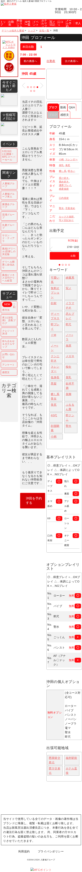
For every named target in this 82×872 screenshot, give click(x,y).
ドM (53, 335)
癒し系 (62, 171)
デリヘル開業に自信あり (8, 264)
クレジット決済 (8, 332)
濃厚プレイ (65, 185)
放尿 (68, 345)
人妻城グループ (8, 185)
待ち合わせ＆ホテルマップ (8, 344)
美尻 (67, 165)
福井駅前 (71, 757)
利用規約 (24, 851)
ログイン (9, 67)
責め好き (64, 181)
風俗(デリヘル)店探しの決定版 (9, 251)
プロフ (53, 107)
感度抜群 (64, 188)
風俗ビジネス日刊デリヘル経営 (8, 278)
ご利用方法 (9, 307)
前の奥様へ (30, 61)
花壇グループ (8, 216)
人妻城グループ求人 (8, 195)
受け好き (64, 178)
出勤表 (51, 61)
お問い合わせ (8, 356)
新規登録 (9, 56)
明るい (71, 171)
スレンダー (71, 159)
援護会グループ (8, 205)
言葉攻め (70, 208)
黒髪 (54, 383)
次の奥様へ (71, 61)
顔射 (54, 303)
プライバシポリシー (51, 851)
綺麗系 (70, 277)
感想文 (64, 114)
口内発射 (64, 198)
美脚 (68, 394)
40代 (54, 415)
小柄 (61, 159)
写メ (68, 288)
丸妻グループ (8, 226)
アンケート (8, 364)
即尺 (68, 324)
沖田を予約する (34, 500)
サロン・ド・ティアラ (8, 238)
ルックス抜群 (66, 216)
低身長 (55, 377)
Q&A (72, 107)
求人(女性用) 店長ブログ (9, 320)
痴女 (68, 366)
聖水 (61, 208)
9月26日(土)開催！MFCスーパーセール (8, 155)
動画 (63, 107)
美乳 (61, 165)
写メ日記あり (66, 220)
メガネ (70, 356)
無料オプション (55, 293)
